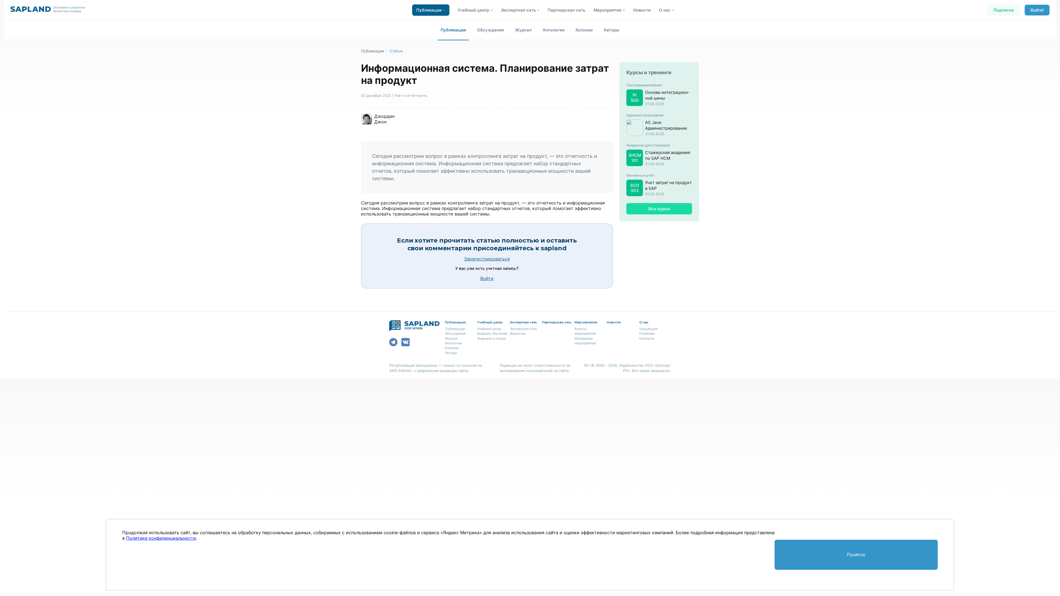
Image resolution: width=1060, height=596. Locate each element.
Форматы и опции (491, 338)
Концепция (648, 329)
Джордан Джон (384, 118)
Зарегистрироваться (487, 259)
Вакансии (517, 333)
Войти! (1037, 10)
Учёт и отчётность (410, 95)
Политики (646, 333)
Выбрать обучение (492, 333)
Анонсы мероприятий (585, 331)
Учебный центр (489, 329)
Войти (487, 278)
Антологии (554, 30)
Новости (642, 10)
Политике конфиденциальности (161, 538)
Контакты (646, 338)
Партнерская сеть (566, 10)
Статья (395, 51)
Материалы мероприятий (585, 340)
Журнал (523, 30)
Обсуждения (490, 30)
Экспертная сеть (523, 329)
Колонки (584, 30)
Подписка (1003, 10)
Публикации (453, 30)
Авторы (611, 30)
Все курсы (659, 208)
